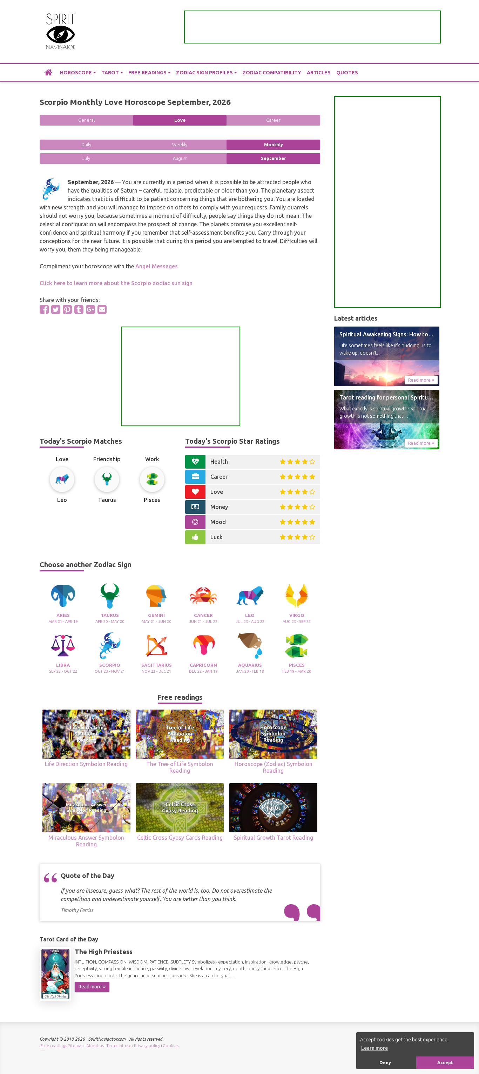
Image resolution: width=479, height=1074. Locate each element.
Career (273, 120)
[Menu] (434, 31)
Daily (86, 144)
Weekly (179, 144)
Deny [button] (385, 1062)
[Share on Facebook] (44, 309)
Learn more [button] (374, 1048)
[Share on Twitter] (55, 309)
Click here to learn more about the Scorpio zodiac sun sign (116, 283)
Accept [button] (445, 1062)
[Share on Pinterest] (67, 309)
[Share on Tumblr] (78, 309)
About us (95, 1045)
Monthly (273, 144)
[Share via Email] (102, 309)
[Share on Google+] (90, 309)
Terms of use (118, 1045)
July (86, 158)
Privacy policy (147, 1045)
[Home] (48, 72)
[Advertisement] (312, 27)
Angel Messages (156, 266)
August (180, 158)
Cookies (170, 1045)
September (273, 158)
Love (179, 120)
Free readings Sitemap (62, 1045)
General (86, 120)
